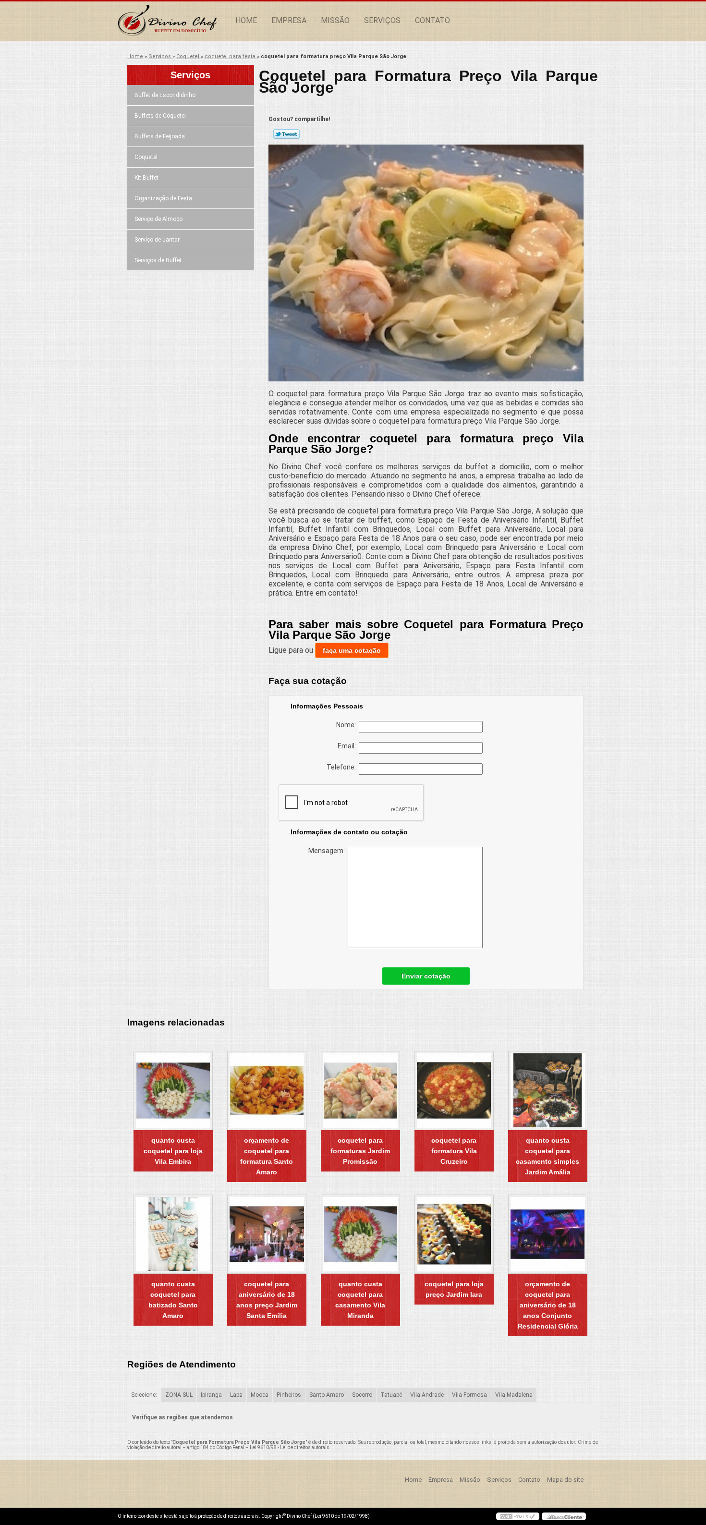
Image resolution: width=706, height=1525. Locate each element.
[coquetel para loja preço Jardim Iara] (454, 1234)
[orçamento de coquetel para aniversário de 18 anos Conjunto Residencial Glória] (547, 1234)
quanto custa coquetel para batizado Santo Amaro (173, 1299)
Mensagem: (328, 850)
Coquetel (146, 157)
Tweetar (286, 134)
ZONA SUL (179, 1394)
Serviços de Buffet (158, 260)
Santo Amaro (326, 1394)
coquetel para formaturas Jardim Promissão (360, 1150)
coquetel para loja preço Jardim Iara (454, 1289)
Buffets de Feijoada (159, 136)
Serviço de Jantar (157, 239)
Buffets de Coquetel (160, 115)
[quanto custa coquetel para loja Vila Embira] (173, 1090)
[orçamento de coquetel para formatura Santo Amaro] (266, 1090)
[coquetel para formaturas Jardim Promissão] (360, 1090)
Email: (348, 746)
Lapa (236, 1394)
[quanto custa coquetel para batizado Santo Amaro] (173, 1234)
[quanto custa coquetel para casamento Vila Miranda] (360, 1234)
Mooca (259, 1394)
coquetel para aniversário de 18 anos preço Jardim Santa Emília (266, 1299)
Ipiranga (211, 1394)
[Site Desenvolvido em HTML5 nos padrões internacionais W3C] (517, 1516)
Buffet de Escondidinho (164, 95)
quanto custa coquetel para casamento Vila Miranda (360, 1299)
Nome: (347, 725)
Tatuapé (391, 1394)
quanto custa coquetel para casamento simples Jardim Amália (547, 1156)
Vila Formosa (469, 1394)
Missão (335, 20)
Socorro (362, 1394)
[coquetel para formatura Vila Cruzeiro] (454, 1090)
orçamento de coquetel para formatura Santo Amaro (266, 1156)
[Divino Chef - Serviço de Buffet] (173, 20)
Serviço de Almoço (158, 219)
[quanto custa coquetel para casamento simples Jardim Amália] (547, 1090)
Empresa (288, 20)
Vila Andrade (427, 1394)
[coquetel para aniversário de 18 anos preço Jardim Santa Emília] (266, 1234)
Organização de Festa (163, 198)
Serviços (382, 20)
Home (246, 20)
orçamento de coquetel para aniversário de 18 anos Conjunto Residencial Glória (548, 1305)
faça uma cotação (352, 650)
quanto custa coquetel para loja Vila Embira (173, 1150)
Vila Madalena (514, 1394)
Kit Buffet (146, 177)
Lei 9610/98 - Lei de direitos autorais (289, 1447)
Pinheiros (289, 1394)
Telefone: (343, 767)
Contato (432, 20)
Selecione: (144, 1394)
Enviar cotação (426, 976)
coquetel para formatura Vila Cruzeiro (454, 1150)
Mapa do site (565, 1479)
